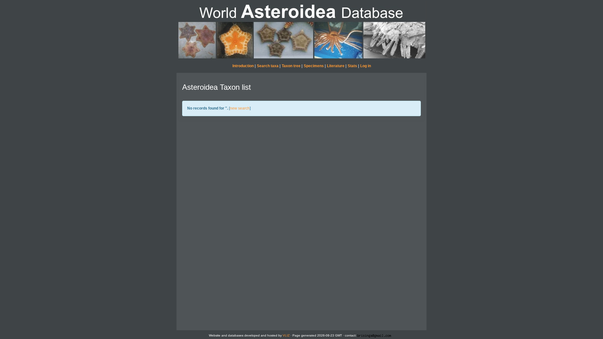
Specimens (314, 66)
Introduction (243, 66)
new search (240, 108)
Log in (365, 66)
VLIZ (286, 335)
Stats (352, 66)
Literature (336, 66)
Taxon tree (291, 66)
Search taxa (268, 66)
